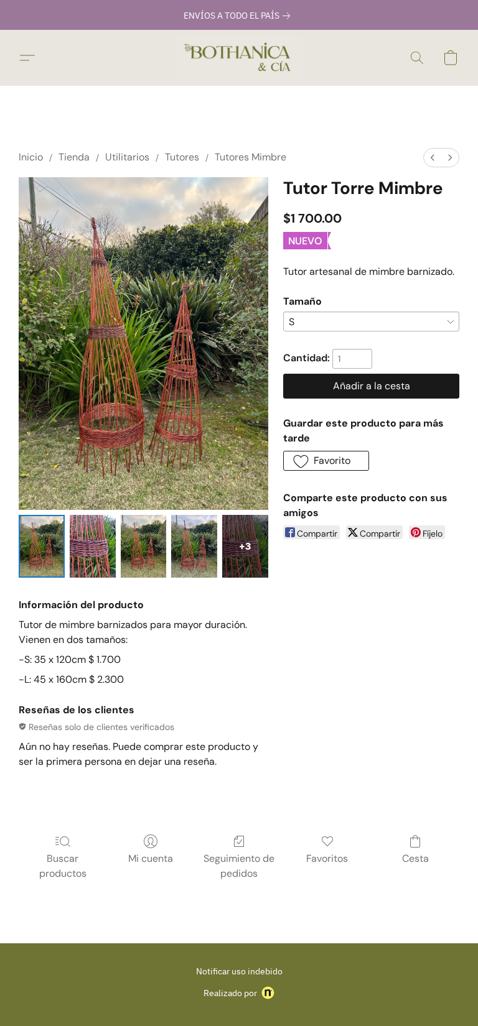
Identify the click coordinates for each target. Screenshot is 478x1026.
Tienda (74, 157)
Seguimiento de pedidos (239, 866)
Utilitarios (127, 157)
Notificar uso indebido (239, 971)
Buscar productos (63, 866)
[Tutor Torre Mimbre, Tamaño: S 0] (42, 546)
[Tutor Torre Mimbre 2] (144, 546)
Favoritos (327, 858)
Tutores (182, 157)
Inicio (31, 157)
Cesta (415, 858)
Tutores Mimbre (250, 157)
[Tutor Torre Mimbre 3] (194, 546)
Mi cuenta (150, 858)
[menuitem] (432, 158)
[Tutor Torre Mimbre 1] (93, 546)
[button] (239, 58)
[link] (239, 15)
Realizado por (230, 993)
